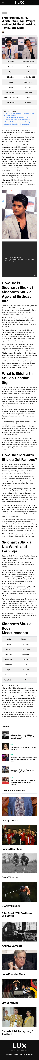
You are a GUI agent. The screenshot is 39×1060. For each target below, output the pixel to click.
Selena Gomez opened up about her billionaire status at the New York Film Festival (23, 782)
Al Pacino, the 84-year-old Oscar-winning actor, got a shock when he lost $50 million (23, 737)
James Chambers (12, 849)
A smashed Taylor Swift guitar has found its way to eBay (22, 771)
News (12, 732)
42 (28, 72)
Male (28, 67)
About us (9, 1054)
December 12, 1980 (28, 77)
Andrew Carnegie (12, 945)
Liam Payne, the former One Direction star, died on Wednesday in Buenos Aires (24, 759)
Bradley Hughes (11, 905)
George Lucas (10, 820)
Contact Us (18, 1054)
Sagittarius (28, 92)
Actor (4, 13)
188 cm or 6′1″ (28, 82)
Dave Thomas (10, 877)
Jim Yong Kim (10, 1002)
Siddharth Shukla (28, 62)
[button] (3, 3)
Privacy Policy (28, 1054)
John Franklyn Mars (13, 974)
